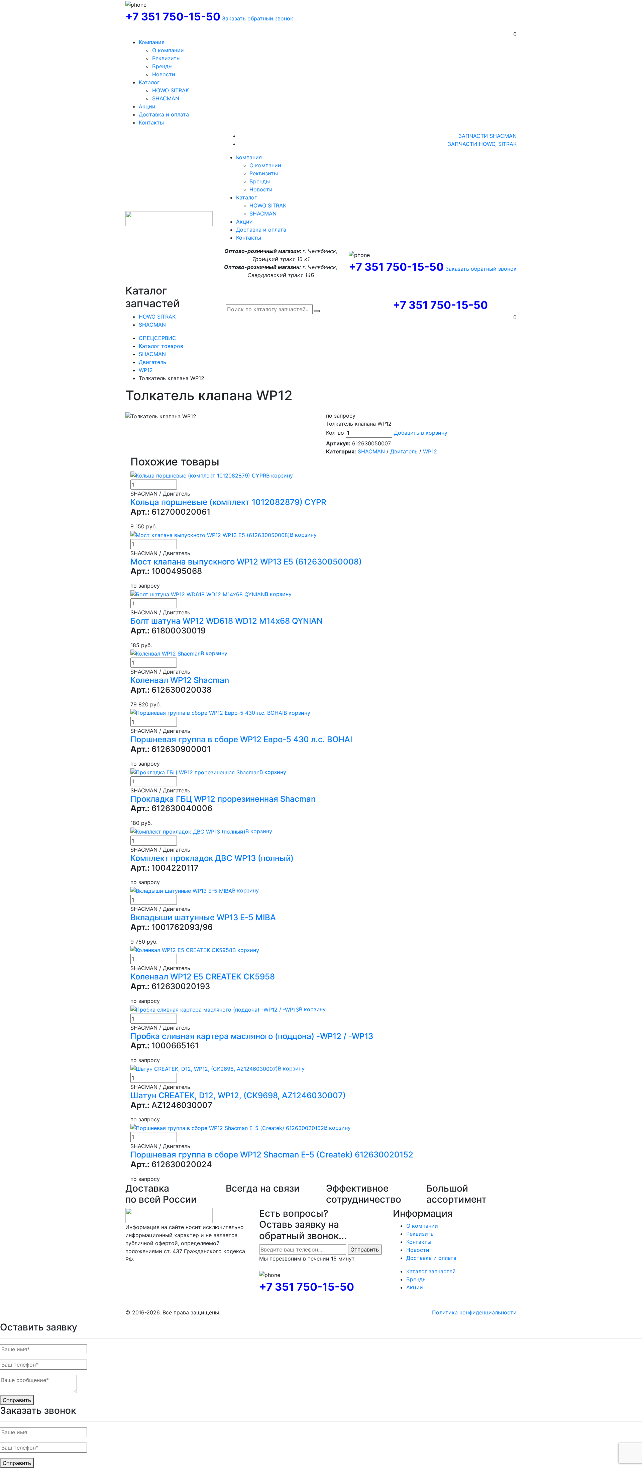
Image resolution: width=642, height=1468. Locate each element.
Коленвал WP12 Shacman (179, 680)
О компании (168, 50)
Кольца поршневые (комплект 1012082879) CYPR (228, 502)
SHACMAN (165, 98)
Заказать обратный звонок (257, 18)
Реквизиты (166, 58)
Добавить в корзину (420, 432)
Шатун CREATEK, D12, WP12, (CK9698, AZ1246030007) (238, 1095)
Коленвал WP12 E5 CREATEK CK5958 (202, 976)
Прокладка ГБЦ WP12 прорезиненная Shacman (223, 799)
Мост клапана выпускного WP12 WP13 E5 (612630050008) (246, 562)
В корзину (279, 475)
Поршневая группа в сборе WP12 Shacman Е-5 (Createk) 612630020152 (271, 1154)
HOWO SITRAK (170, 90)
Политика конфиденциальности (474, 1312)
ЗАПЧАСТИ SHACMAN (487, 136)
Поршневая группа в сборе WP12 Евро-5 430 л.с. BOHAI (241, 739)
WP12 (146, 370)
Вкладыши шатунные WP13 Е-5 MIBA (203, 917)
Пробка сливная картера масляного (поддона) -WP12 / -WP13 (251, 1036)
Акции (147, 106)
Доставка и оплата (164, 114)
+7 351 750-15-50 (172, 16)
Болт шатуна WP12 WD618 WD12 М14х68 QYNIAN (226, 621)
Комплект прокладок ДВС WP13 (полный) (212, 858)
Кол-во (335, 432)
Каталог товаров (161, 346)
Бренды (162, 66)
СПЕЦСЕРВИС (157, 338)
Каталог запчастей (431, 1271)
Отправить (364, 1249)
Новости (163, 74)
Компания (152, 42)
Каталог (149, 82)
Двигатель (152, 362)
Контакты (151, 122)
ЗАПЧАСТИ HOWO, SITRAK (482, 144)
